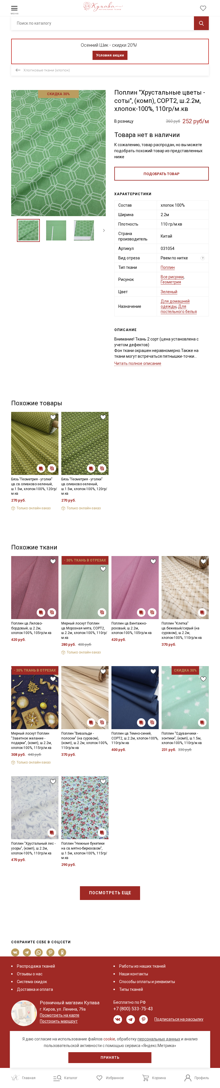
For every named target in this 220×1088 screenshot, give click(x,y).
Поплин (168, 267)
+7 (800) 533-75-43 (133, 1008)
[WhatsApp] (39, 952)
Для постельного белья (179, 309)
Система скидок (32, 981)
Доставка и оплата (35, 989)
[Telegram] (27, 952)
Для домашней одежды (175, 304)
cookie (109, 1039)
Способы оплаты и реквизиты (147, 981)
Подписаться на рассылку (178, 1019)
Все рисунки (172, 277)
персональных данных (159, 1039)
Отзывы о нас (29, 974)
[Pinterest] (50, 952)
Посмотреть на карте (59, 1015)
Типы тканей (131, 989)
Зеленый (169, 291)
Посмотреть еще (110, 893)
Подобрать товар (162, 174)
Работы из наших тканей (142, 966)
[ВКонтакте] (15, 952)
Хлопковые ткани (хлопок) (46, 70)
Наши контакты (133, 974)
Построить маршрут (59, 1021)
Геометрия (171, 282)
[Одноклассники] (62, 952)
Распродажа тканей (36, 966)
